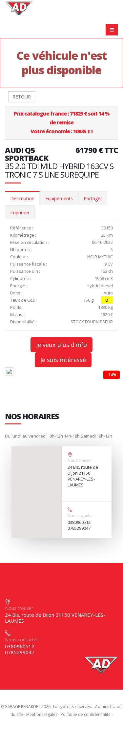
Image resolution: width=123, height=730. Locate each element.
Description (22, 198)
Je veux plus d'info (61, 345)
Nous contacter (21, 639)
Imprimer (20, 212)
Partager (93, 198)
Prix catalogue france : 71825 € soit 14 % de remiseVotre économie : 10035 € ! (62, 122)
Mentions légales (41, 714)
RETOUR (21, 97)
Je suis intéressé (63, 360)
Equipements (59, 198)
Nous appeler (80, 515)
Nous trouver (80, 460)
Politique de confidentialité (86, 714)
